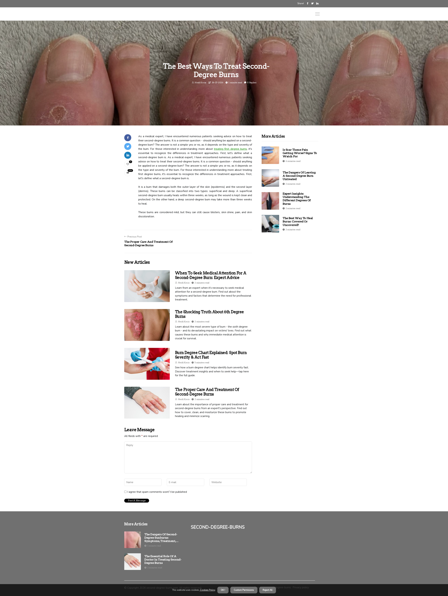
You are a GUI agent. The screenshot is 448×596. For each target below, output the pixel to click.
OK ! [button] (223, 590)
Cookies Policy (207, 590)
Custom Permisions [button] (244, 590)
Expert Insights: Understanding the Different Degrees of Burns (297, 198)
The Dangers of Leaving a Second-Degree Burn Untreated (299, 176)
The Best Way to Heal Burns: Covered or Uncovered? (298, 221)
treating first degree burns (230, 149)
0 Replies (251, 82)
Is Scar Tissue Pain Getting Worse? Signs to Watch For (300, 153)
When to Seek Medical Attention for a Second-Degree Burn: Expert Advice (210, 275)
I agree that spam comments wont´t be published (157, 491)
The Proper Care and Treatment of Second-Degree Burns (207, 391)
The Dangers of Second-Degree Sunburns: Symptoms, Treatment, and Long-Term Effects (160, 538)
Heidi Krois (200, 82)
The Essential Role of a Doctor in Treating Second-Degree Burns (162, 560)
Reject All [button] (267, 590)
